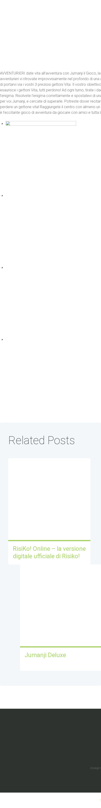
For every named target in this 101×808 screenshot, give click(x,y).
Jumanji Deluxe (45, 654)
